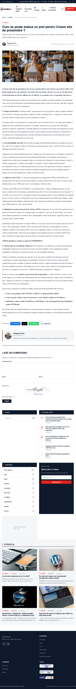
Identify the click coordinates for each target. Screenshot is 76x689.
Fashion (6, 511)
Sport (5, 479)
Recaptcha (5, 385)
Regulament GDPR (51, 686)
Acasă (4, 17)
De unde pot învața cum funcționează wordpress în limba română (52, 577)
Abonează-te (70, 9)
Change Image (38, 394)
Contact (64, 686)
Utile (5, 474)
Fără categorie (8, 470)
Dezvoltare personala (45, 656)
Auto (40, 646)
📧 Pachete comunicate (61, 1)
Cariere (4, 672)
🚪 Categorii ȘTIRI (23, 1)
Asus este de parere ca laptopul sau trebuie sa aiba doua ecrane (55, 614)
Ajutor (41, 643)
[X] (73, 1)
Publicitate (5, 669)
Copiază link (47, 323)
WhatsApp (34, 323)
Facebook (16, 323)
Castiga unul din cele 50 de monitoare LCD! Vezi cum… (58, 447)
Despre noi (5, 665)
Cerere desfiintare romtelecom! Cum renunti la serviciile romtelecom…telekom (57, 438)
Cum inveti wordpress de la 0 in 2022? (16, 576)
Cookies (59, 686)
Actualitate (7, 488)
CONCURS (42, 653)
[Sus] (72, 686)
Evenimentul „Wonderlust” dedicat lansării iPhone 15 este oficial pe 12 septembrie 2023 (18, 614)
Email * (41, 377)
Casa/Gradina (8, 502)
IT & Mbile (10, 17)
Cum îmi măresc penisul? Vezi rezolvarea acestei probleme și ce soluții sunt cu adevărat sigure (58, 419)
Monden (6, 506)
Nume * (4, 377)
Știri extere (7, 493)
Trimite (6, 401)
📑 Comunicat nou (34, 1)
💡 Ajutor (50, 1)
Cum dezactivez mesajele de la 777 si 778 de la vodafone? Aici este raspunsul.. (57, 428)
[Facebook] (70, 1)
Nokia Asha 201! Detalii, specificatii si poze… (58, 455)
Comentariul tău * (7, 361)
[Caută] (62, 9)
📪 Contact (44, 1)
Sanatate (6, 483)
